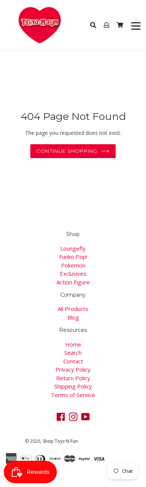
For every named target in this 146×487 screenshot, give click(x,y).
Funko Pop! (73, 256)
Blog (73, 317)
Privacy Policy (73, 369)
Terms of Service (73, 395)
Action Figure (73, 282)
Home (73, 344)
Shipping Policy (73, 386)
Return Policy (73, 378)
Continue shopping (66, 151)
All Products (73, 308)
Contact (73, 361)
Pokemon (73, 265)
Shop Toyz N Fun (60, 441)
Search (73, 352)
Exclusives (73, 273)
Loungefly (73, 248)
